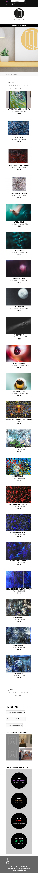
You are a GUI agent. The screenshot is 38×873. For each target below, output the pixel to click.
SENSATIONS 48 (19, 674)
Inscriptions (25, 4)
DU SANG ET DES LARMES (19, 166)
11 (7, 88)
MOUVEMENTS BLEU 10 (19, 533)
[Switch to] (7, 1)
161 (19, 88)
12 (10, 88)
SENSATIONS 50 (19, 476)
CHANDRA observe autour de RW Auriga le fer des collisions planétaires (19, 420)
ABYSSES (19, 137)
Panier (9, 4)
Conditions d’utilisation (19, 868)
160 (15, 88)
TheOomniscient (19, 391)
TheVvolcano (19, 363)
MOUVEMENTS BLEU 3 (19, 561)
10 (27, 85)
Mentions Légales (19, 870)
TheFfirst (19, 335)
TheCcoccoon (19, 279)
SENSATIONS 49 (19, 646)
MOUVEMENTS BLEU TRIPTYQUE (19, 589)
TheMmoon (19, 307)
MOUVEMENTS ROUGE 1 (19, 504)
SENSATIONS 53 (19, 448)
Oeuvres (15, 74)
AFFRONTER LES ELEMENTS (19, 109)
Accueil (8, 74)
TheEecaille (19, 250)
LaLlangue (19, 222)
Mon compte (16, 4)
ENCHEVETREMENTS (19, 194)
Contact (23, 866)
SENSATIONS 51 (19, 617)
